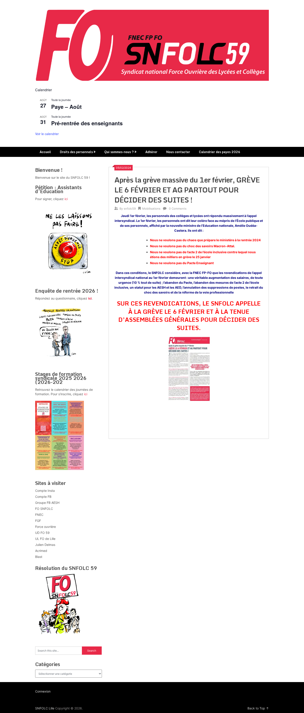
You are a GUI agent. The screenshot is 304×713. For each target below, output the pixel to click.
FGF (38, 521)
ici (66, 199)
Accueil (45, 151)
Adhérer (151, 151)
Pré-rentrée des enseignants (87, 123)
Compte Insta (45, 490)
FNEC (39, 515)
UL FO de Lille (45, 539)
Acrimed (41, 551)
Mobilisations (151, 208)
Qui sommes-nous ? (119, 151)
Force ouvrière (45, 527)
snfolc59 (130, 208)
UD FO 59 (42, 533)
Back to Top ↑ (258, 708)
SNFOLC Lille (44, 708)
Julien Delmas (45, 545)
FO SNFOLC (44, 508)
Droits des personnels (76, 151)
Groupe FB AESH (47, 502)
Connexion (43, 691)
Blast (38, 557)
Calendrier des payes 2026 (219, 151)
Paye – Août (66, 106)
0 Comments (177, 208)
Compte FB (43, 496)
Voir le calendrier (47, 134)
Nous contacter (178, 151)
